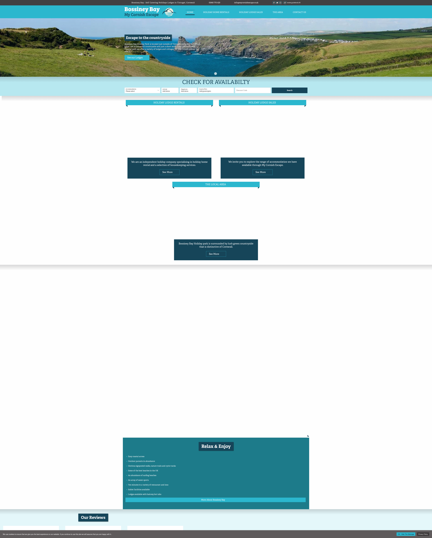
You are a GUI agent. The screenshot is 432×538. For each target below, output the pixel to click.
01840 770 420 (214, 2)
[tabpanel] (216, 47)
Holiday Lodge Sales (251, 12)
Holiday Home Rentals (216, 12)
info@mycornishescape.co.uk (246, 2)
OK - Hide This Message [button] (406, 534)
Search (289, 90)
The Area (278, 12)
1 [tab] (215, 73)
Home (190, 12)
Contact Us (299, 12)
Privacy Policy (423, 534)
